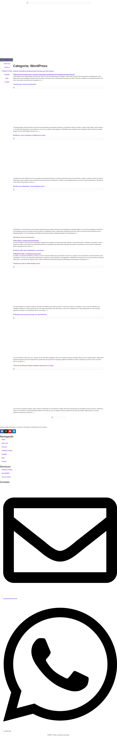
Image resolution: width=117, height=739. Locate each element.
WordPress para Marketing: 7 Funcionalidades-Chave (29, 186)
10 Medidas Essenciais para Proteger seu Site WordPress (30, 314)
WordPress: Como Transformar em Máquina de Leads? (29, 135)
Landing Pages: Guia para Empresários (24, 84)
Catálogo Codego (7, 71)
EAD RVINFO (6, 473)
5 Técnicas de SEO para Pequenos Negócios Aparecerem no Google (33, 365)
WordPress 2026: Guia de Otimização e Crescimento (28, 250)
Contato (7, 82)
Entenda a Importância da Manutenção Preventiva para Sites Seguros (33, 71)
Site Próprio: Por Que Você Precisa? (23, 237)
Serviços (7, 67)
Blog (6, 78)
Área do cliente (6, 477)
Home (7, 60)
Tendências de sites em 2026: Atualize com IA (26, 263)
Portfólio (7, 74)
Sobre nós (7, 63)
